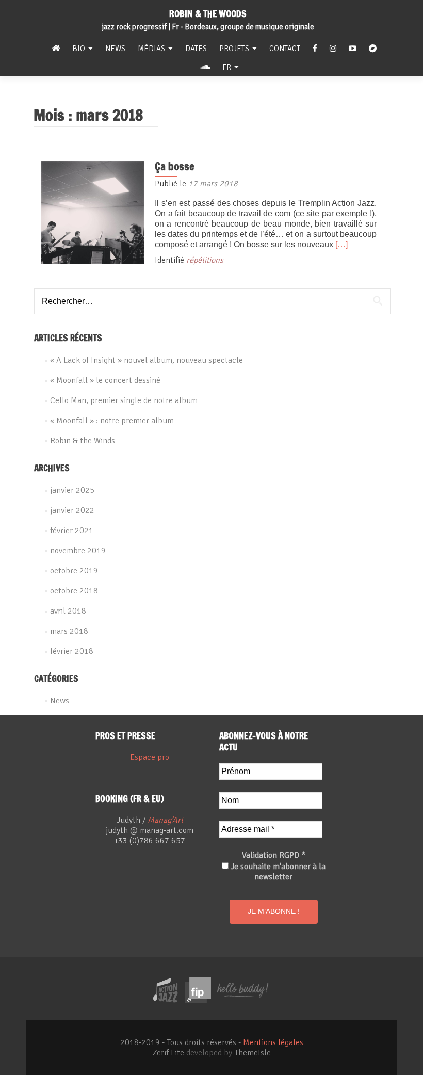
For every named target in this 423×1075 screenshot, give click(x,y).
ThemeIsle (252, 1053)
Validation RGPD (273, 855)
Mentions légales (273, 1042)
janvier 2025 (72, 490)
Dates (196, 48)
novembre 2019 (78, 550)
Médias (151, 48)
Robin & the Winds (82, 441)
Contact (284, 48)
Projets (234, 48)
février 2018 (71, 651)
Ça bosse (174, 166)
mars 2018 (69, 631)
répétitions (204, 260)
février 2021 (71, 530)
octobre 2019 (74, 571)
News (115, 48)
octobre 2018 (74, 591)
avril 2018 (68, 611)
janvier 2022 (72, 510)
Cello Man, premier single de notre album (124, 400)
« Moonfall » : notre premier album (112, 420)
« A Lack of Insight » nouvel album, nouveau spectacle (146, 360)
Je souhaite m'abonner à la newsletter (277, 871)
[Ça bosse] (92, 212)
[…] (341, 244)
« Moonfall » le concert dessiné (105, 380)
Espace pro (149, 757)
